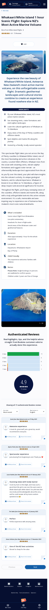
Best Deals (8, 606)
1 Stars (4, 369)
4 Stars (4, 358)
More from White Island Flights (13, 30)
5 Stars (4, 354)
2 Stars (4, 365)
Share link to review (25, 437)
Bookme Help (14, 593)
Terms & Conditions (24, 593)
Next (35, 567)
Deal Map (23, 606)
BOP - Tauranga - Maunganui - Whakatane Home (1, 10)
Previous (12, 567)
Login (39, 606)
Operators (33, 593)
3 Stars (4, 361)
